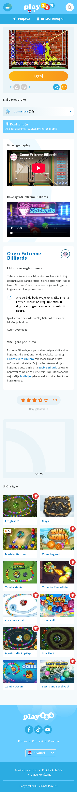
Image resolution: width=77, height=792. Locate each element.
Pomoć (22, 741)
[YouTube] (47, 729)
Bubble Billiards (47, 367)
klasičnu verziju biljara (20, 359)
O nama (53, 741)
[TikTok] (38, 729)
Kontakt (37, 741)
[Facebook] (29, 729)
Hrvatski (39, 753)
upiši (54, 128)
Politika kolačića (52, 770)
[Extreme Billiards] (38, 49)
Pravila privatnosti (26, 770)
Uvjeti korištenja (41, 774)
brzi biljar (25, 376)
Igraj (38, 76)
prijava (24, 19)
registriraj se (52, 19)
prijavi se (43, 128)
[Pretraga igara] (70, 7)
